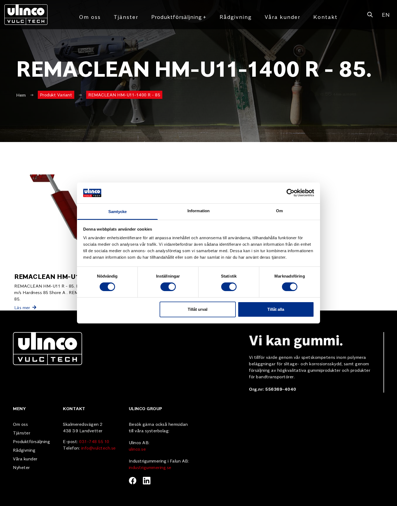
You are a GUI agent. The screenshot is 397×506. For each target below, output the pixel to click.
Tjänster (126, 16)
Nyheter (21, 467)
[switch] (168, 286)
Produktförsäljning (179, 16)
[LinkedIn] (146, 480)
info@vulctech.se (98, 448)
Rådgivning (236, 16)
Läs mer (22, 307)
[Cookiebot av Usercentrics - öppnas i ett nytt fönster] (290, 193)
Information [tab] (198, 210)
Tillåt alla (275, 309)
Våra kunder (282, 16)
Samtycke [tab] (117, 211)
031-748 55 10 (94, 441)
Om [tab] (279, 210)
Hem (21, 95)
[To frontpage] (26, 14)
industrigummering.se (150, 467)
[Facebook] (132, 480)
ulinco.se (137, 449)
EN (385, 14)
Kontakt (325, 16)
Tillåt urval (197, 309)
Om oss (90, 16)
